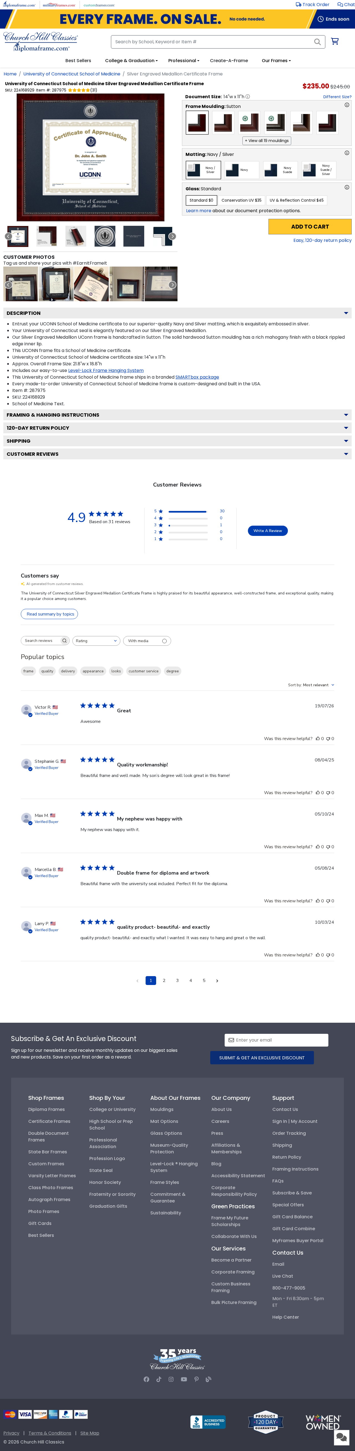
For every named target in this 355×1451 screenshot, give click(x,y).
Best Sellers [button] (78, 60)
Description (23, 313)
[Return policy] (265, 1422)
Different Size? (337, 97)
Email (278, 1264)
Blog (216, 1164)
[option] (197, 122)
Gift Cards (40, 1223)
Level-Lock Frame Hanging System (106, 370)
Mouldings (162, 1109)
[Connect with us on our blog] (208, 1379)
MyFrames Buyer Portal (297, 1240)
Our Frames (275, 60)
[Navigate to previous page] (137, 980)
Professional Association (103, 1143)
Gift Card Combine (293, 1228)
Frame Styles (164, 1182)
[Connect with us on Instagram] (171, 1379)
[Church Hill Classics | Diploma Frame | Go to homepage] (40, 42)
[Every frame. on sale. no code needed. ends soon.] (177, 19)
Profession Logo (107, 1158)
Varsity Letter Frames (52, 1176)
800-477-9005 (288, 1288)
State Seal (101, 1170)
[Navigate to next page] (217, 980)
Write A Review (267, 530)
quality (47, 671)
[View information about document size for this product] (247, 96)
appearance (93, 671)
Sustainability (165, 1213)
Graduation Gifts (108, 1206)
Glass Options (166, 1133)
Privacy (11, 1433)
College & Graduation (129, 60)
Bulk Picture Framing (234, 1302)
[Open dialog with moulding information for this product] (347, 105)
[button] (346, 4)
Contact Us (285, 1109)
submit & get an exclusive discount (262, 1058)
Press (217, 1133)
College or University (112, 1109)
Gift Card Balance (292, 1217)
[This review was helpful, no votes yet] (318, 739)
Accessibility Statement (238, 1176)
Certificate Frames (49, 1121)
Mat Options (164, 1121)
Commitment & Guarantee (168, 1197)
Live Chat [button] (282, 1276)
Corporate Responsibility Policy (234, 1190)
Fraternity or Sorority (112, 1194)
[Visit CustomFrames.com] (99, 4)
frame (28, 671)
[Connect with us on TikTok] (158, 1379)
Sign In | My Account (295, 1121)
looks (116, 671)
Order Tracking (289, 1133)
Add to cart (310, 227)
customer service (144, 671)
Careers (220, 1121)
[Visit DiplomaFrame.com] (19, 4)
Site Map (89, 1433)
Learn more (198, 210)
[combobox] (96, 641)
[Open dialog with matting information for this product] (347, 153)
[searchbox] (40, 640)
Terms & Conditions (50, 1433)
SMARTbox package (197, 377)
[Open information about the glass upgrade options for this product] (347, 187)
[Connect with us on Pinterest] (196, 1379)
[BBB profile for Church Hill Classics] (208, 1422)
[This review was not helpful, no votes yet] (328, 739)
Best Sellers (41, 1235)
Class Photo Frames (50, 1187)
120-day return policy (38, 427)
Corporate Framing (233, 1272)
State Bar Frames (47, 1152)
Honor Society (105, 1182)
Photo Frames (43, 1211)
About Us (221, 1109)
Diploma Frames (46, 1109)
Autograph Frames (49, 1199)
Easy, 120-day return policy (322, 240)
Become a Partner (231, 1260)
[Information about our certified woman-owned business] (323, 1422)
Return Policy (286, 1157)
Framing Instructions (295, 1169)
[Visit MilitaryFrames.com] (59, 4)
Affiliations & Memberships (226, 1148)
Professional (182, 60)
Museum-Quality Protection (169, 1148)
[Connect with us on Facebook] (146, 1379)
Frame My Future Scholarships (229, 1221)
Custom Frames (46, 1164)
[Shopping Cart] (334, 42)
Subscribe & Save (292, 1193)
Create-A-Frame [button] (229, 60)
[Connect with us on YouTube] (184, 1379)
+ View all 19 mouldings (267, 140)
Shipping (19, 440)
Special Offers (288, 1205)
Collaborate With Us (234, 1236)
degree (172, 671)
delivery (68, 671)
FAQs (278, 1181)
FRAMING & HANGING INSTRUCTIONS (53, 414)
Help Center (285, 1317)
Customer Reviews (33, 453)
